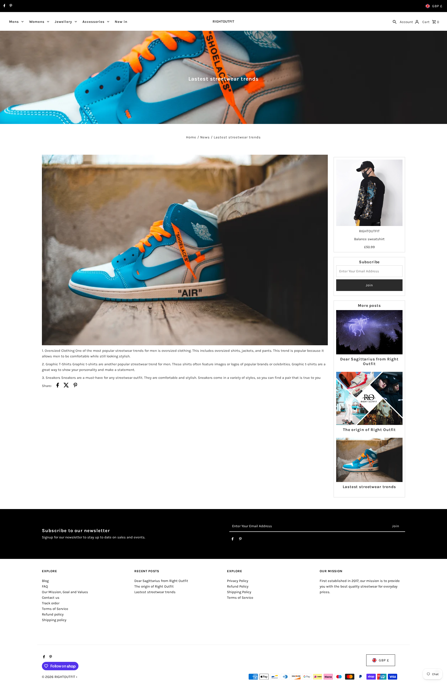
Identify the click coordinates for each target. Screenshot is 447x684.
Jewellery (63, 22)
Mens (14, 22)
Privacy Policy (237, 581)
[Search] (395, 21)
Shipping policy (54, 620)
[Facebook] (3, 6)
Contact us (50, 597)
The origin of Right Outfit (369, 429)
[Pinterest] (10, 6)
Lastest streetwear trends (369, 486)
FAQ (45, 586)
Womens (36, 22)
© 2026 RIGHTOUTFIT (59, 677)
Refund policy (53, 614)
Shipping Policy (239, 592)
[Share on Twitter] (66, 386)
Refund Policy (237, 586)
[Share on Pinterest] (75, 386)
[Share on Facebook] (57, 386)
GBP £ (437, 6)
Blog (45, 581)
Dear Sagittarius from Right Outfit (369, 361)
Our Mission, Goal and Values (65, 592)
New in (121, 22)
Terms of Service (55, 609)
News (205, 137)
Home (191, 137)
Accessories (93, 22)
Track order (50, 603)
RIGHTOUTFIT (223, 21)
